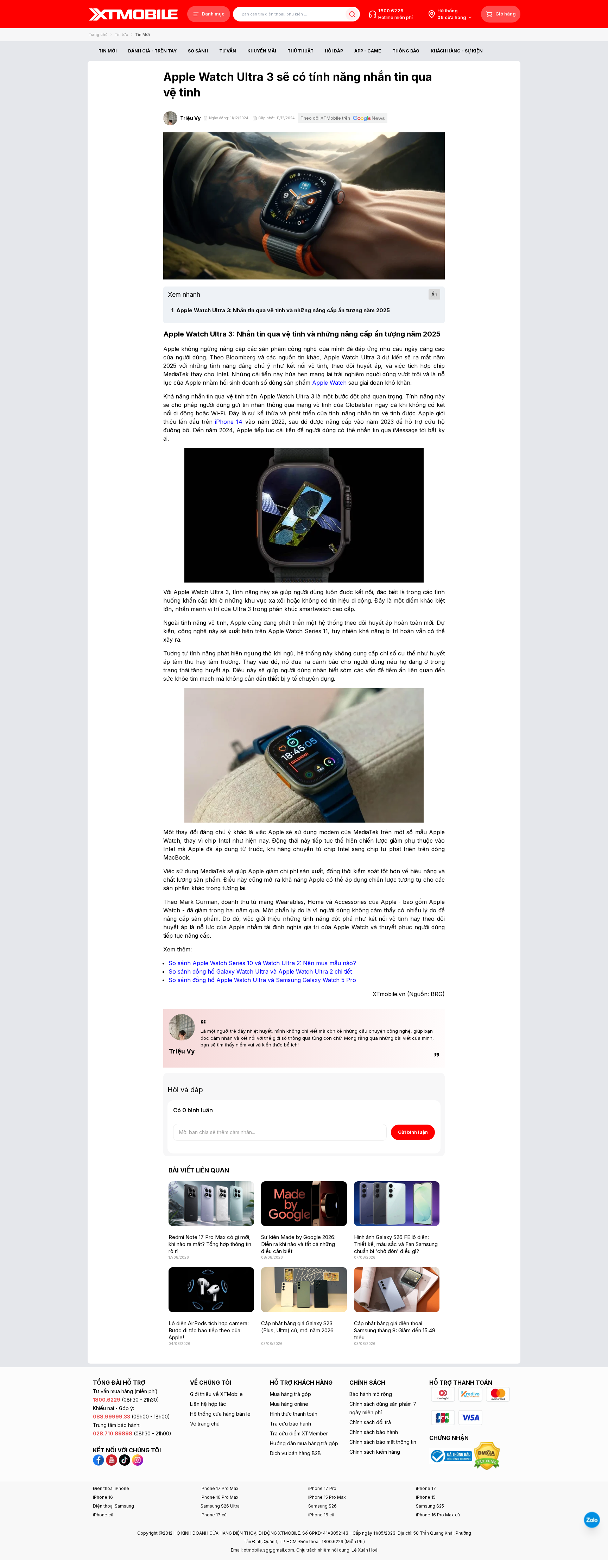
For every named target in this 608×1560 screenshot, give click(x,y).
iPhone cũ (103, 1514)
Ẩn (434, 294)
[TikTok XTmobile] (124, 1459)
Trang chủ (98, 34)
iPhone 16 (103, 1497)
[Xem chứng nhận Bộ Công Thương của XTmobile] (451, 1455)
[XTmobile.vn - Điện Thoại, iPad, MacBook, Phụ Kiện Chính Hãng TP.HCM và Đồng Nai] (133, 14)
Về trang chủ (205, 1424)
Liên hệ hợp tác (208, 1404)
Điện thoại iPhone (111, 1488)
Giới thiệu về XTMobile (216, 1394)
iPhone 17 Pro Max (220, 1488)
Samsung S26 (322, 1506)
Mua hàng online (289, 1404)
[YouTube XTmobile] (111, 1459)
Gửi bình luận (413, 1132)
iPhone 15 (426, 1497)
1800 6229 (391, 10)
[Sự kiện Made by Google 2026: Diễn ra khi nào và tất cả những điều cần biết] (304, 1203)
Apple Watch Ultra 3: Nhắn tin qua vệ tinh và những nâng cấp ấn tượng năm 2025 (280, 310)
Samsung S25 (430, 1506)
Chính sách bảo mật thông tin (382, 1442)
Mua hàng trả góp (290, 1394)
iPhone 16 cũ (321, 1514)
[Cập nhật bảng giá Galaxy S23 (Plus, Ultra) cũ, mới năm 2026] (304, 1289)
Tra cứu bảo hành (290, 1424)
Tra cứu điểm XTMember (299, 1433)
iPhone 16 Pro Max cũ (438, 1514)
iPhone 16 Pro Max (220, 1497)
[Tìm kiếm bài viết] (352, 14)
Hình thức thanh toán (293, 1414)
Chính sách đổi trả (370, 1422)
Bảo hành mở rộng (370, 1394)
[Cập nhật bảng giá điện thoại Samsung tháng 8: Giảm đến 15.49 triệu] (396, 1289)
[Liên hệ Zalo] (592, 1520)
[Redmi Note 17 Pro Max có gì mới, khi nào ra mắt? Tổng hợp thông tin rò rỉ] (211, 1203)
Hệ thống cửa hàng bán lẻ (220, 1414)
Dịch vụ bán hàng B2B (295, 1453)
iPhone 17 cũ (214, 1514)
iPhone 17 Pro (322, 1488)
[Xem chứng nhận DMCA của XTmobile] (487, 1455)
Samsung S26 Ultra (220, 1506)
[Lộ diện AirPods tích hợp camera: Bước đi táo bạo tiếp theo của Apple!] (211, 1289)
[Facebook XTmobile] (99, 1459)
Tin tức (121, 34)
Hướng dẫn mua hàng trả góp (304, 1443)
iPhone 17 (426, 1488)
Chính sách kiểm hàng (374, 1452)
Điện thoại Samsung (113, 1506)
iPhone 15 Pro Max (327, 1497)
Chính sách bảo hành (373, 1432)
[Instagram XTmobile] (137, 1459)
